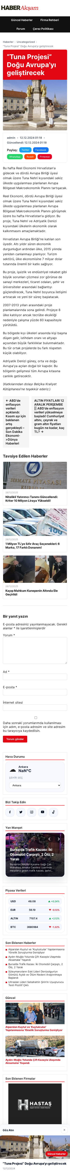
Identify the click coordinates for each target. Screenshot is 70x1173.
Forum (21, 28)
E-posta (10, 687)
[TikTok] (53, 812)
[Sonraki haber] (58, 839)
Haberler (8, 41)
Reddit (30, 156)
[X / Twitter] (20, 812)
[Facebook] (9, 812)
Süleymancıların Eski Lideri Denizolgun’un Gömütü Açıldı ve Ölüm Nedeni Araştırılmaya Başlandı (35, 974)
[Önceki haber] (50, 839)
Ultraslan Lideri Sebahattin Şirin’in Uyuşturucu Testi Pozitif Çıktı (36, 983)
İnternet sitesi (13, 702)
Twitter (25, 149)
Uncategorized (26, 41)
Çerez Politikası (43, 28)
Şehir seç (16, 777)
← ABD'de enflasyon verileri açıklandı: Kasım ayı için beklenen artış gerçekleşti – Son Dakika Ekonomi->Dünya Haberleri (16, 422)
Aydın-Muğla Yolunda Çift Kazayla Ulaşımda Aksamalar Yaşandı (34, 958)
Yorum (9, 635)
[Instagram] (31, 812)
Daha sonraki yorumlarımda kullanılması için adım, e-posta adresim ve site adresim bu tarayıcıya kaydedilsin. (34, 727)
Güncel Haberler (22, 20)
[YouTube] (42, 812)
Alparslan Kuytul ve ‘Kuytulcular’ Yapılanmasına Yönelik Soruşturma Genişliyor (36, 951)
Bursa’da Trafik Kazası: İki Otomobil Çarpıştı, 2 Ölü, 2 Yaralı (35, 966)
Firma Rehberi (49, 20)
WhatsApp (14, 156)
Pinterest (45, 156)
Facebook (40, 149)
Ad (6, 672)
